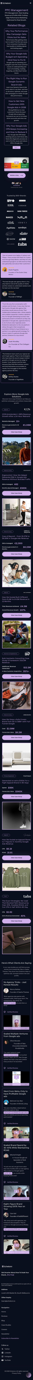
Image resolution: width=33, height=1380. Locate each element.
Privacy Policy (16, 1373)
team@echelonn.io (8, 1301)
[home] (5, 3)
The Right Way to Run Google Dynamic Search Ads (16, 81)
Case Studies (6, 1325)
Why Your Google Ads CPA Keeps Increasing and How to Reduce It (16, 129)
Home (3, 1312)
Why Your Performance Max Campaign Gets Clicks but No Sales (16, 34)
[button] (30, 3)
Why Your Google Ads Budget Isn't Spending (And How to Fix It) (16, 56)
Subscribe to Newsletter (10, 1338)
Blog (3, 1321)
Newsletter (5, 1334)
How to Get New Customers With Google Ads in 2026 (16, 104)
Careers (4, 1329)
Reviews (4, 1316)
